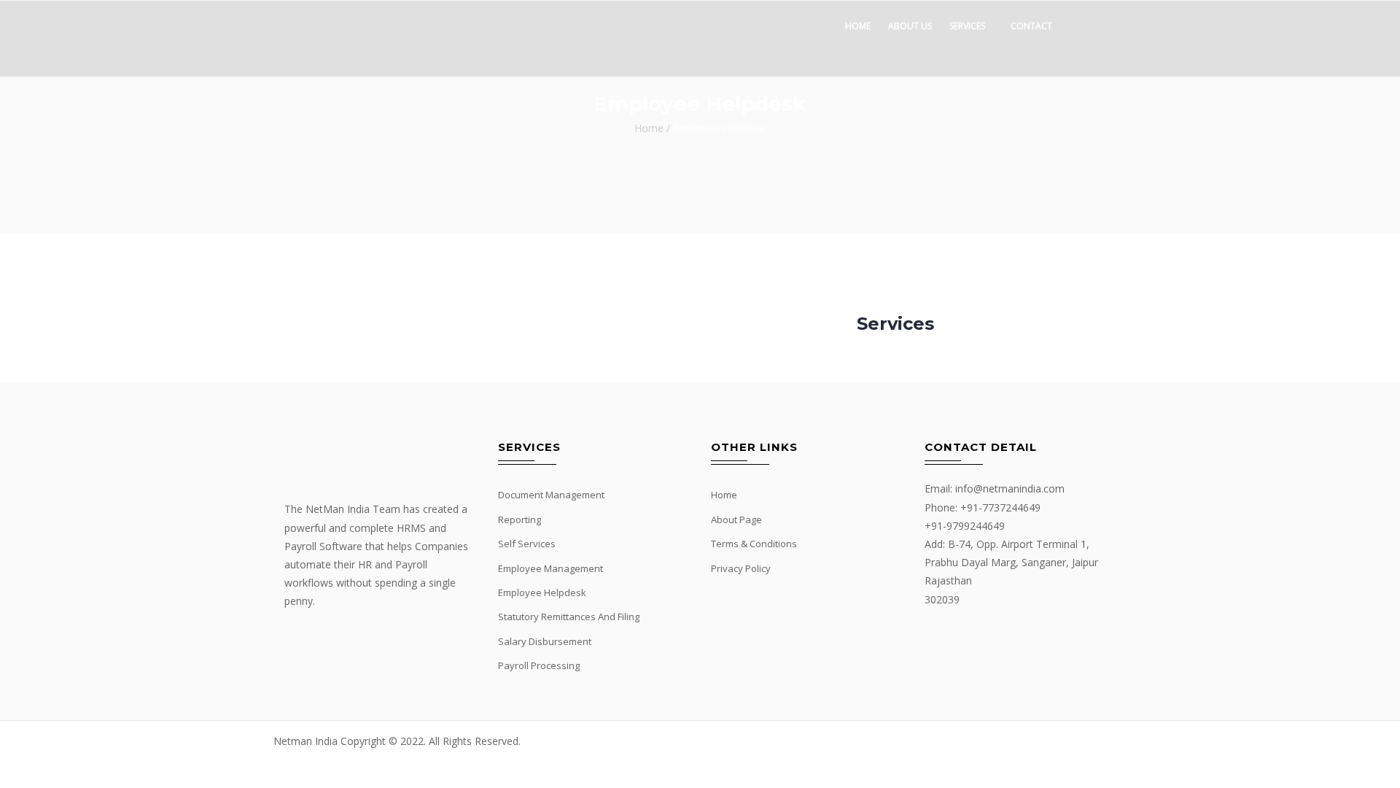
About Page (736, 519)
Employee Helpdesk (542, 592)
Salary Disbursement (544, 641)
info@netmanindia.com (1010, 488)
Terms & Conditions (754, 543)
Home (858, 26)
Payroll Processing (539, 665)
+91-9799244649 (965, 526)
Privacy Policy (741, 568)
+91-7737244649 (1000, 507)
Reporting (519, 519)
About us (910, 26)
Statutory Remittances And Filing (568, 616)
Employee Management (550, 568)
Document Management (551, 494)
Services (967, 26)
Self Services (527, 543)
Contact (1031, 26)
